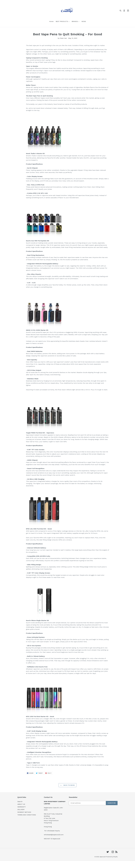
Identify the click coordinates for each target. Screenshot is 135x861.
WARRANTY (21, 807)
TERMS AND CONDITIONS (26, 815)
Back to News (69, 785)
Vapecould (103, 856)
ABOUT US (21, 804)
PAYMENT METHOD (24, 812)
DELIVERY (21, 809)
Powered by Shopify (112, 856)
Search (19, 801)
